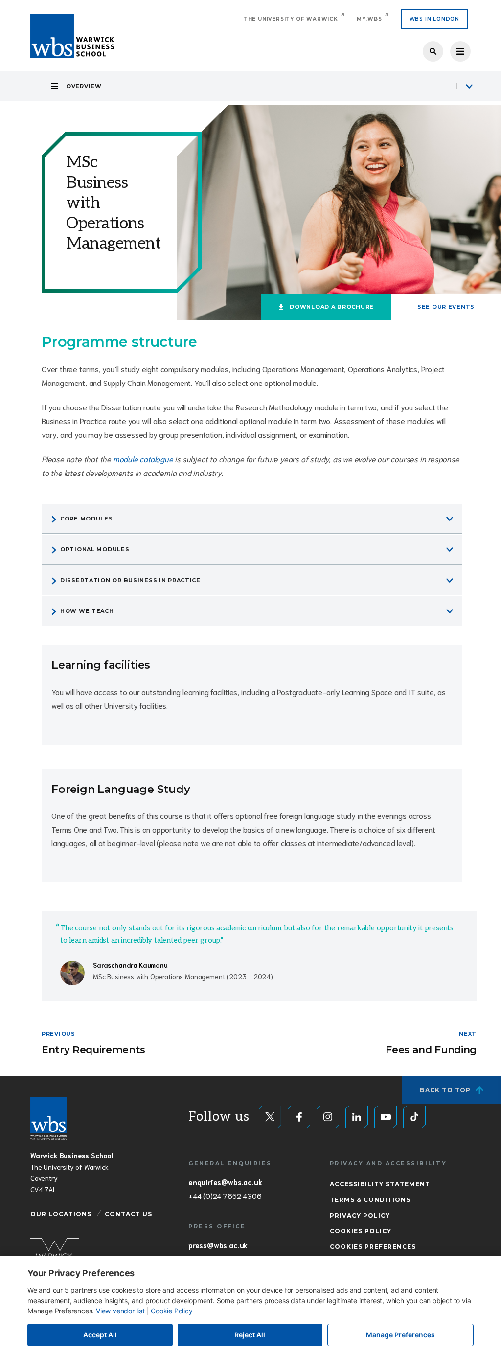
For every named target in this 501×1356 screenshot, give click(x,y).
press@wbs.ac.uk (218, 1245)
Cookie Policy (171, 1311)
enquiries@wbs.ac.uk (225, 1182)
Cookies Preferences (373, 1246)
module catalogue (143, 458)
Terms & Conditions (370, 1199)
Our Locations (60, 1214)
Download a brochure (332, 306)
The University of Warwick (291, 19)
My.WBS (369, 19)
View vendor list (120, 1311)
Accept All (100, 1335)
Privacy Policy (360, 1215)
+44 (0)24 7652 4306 (224, 1195)
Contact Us (128, 1214)
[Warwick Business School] (72, 36)
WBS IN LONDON (434, 19)
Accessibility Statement (380, 1184)
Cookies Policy (360, 1231)
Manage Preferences (400, 1335)
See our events (446, 306)
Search (433, 51)
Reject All (249, 1335)
